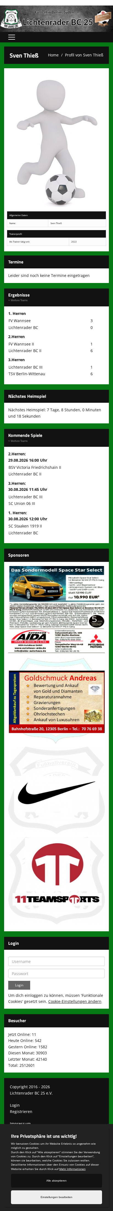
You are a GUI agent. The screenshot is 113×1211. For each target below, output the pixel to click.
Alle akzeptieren (56, 1180)
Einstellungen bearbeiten (56, 1197)
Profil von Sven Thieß (84, 55)
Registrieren (21, 1111)
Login (15, 1105)
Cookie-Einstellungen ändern (74, 1001)
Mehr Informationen (72, 1169)
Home (53, 55)
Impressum (20, 1123)
